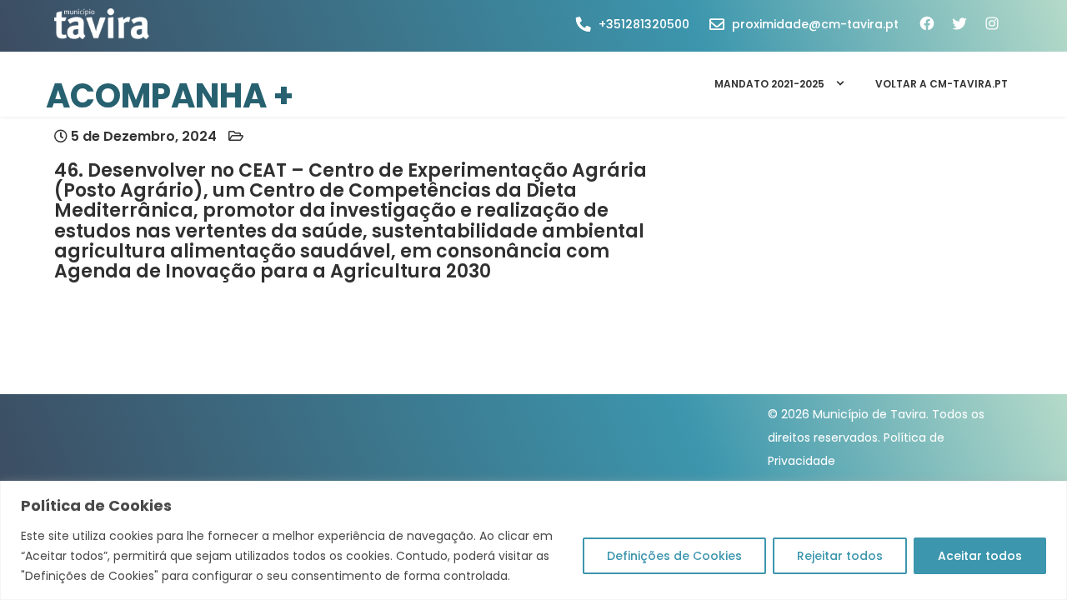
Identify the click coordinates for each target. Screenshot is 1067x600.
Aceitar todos (980, 556)
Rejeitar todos (840, 556)
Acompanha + (169, 96)
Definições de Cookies (674, 556)
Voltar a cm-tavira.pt (941, 84)
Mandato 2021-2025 (769, 84)
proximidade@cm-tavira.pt (815, 24)
